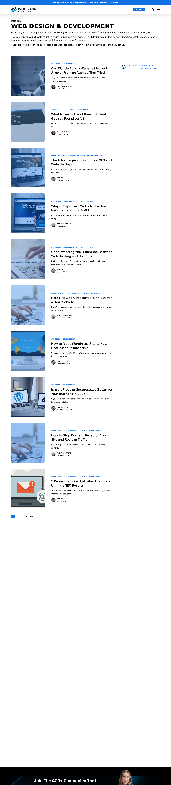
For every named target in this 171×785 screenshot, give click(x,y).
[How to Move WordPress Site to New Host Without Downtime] (28, 351)
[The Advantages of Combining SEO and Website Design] (28, 167)
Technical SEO (57, 109)
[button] (158, 9)
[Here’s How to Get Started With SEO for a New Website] (28, 305)
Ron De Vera (62, 178)
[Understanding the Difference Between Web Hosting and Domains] (28, 259)
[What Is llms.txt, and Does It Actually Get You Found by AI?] (28, 121)
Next (32, 516)
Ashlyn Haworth (64, 224)
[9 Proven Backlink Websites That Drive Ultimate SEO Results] (28, 488)
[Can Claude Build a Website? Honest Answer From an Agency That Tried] (28, 76)
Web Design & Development (63, 64)
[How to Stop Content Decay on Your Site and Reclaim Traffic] (28, 443)
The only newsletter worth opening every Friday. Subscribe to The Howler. (85, 2)
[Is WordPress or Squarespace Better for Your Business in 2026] (28, 397)
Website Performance (86, 201)
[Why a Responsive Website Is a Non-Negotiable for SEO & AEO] (28, 213)
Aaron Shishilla (64, 86)
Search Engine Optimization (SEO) (66, 155)
